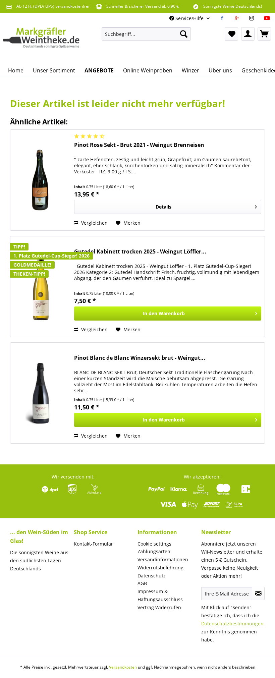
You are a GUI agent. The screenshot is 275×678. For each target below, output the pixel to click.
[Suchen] (184, 34)
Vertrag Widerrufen (159, 607)
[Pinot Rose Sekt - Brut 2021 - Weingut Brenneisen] (40, 180)
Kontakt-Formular (93, 544)
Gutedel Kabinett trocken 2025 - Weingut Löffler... (140, 251)
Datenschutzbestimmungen (232, 623)
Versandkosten (123, 667)
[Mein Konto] (248, 34)
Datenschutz (152, 575)
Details (163, 207)
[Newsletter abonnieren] (258, 593)
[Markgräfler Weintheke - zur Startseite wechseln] (41, 44)
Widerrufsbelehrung (160, 567)
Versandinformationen (163, 559)
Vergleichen (94, 223)
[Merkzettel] (231, 34)
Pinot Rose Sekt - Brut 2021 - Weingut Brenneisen (139, 145)
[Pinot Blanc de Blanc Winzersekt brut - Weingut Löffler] (40, 393)
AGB (142, 583)
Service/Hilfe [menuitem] (189, 18)
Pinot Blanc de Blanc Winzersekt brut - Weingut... (139, 357)
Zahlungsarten (154, 551)
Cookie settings (154, 544)
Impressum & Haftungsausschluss (160, 595)
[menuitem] (146, 34)
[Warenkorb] (264, 34)
